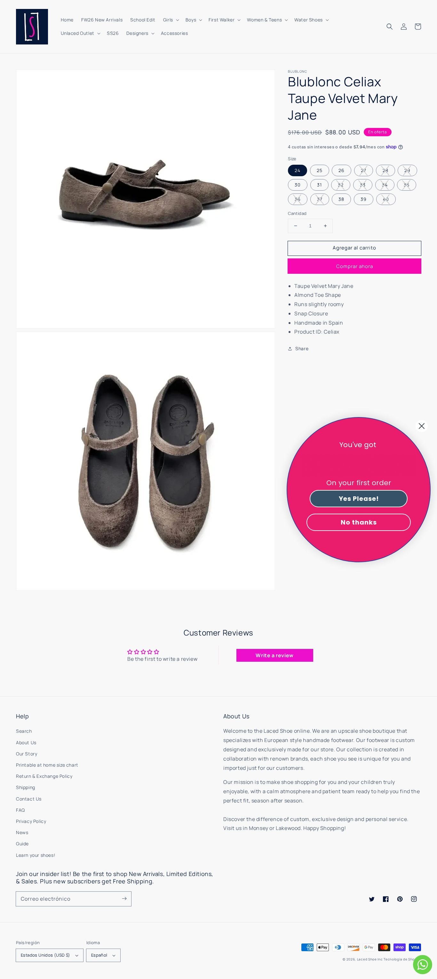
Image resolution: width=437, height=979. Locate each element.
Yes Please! (359, 498)
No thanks (359, 522)
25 (319, 170)
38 (341, 199)
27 (363, 170)
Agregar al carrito (354, 247)
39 (364, 199)
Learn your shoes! (35, 855)
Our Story (26, 754)
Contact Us (29, 799)
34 (385, 185)
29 (407, 170)
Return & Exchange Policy (44, 776)
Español (99, 955)
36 (298, 199)
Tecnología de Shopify (402, 959)
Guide (22, 844)
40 (386, 199)
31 (319, 185)
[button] (390, 27)
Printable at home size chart (47, 765)
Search (24, 731)
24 (297, 170)
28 (385, 170)
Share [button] (301, 348)
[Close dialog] (421, 426)
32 (341, 185)
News (22, 832)
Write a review (274, 655)
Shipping (25, 787)
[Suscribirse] (124, 899)
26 (341, 170)
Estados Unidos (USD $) (45, 955)
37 (319, 199)
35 (406, 185)
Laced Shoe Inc (370, 959)
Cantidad (297, 213)
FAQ (20, 810)
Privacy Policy (31, 821)
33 (363, 185)
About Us (26, 742)
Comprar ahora (354, 266)
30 (298, 185)
